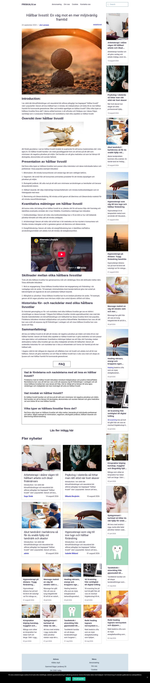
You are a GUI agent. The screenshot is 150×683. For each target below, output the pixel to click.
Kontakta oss (85, 4)
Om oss (67, 4)
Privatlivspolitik (79, 679)
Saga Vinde (28, 496)
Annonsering (57, 4)
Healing (111, 368)
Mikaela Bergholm (72, 496)
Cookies (75, 4)
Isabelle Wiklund (71, 553)
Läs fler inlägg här (62, 430)
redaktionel (97, 25)
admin (26, 553)
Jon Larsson (44, 25)
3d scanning (112, 420)
